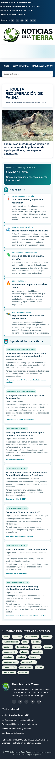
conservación (9, 667)
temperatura (9, 672)
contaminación (10, 652)
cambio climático (11, 642)
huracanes (34, 657)
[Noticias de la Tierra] (27, 35)
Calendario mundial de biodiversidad (20, 419)
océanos (17, 637)
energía (37, 647)
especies (23, 672)
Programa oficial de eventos (16, 573)
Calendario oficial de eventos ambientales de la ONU (26, 616)
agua (25, 642)
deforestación (22, 647)
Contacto (32, 724)
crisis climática (28, 662)
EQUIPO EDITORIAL (25, 3)
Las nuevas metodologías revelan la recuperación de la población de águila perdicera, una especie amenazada (26, 149)
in (22, 20)
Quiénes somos (9, 720)
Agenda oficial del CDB (15, 459)
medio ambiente (10, 662)
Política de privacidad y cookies (16, 728)
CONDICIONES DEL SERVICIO (13, 15)
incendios (47, 637)
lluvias (39, 667)
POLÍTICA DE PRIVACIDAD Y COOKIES (17, 11)
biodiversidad (31, 637)
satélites (21, 657)
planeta (24, 652)
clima (6, 637)
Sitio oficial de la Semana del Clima (19, 536)
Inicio (6, 66)
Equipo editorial (27, 720)
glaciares (7, 647)
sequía (48, 647)
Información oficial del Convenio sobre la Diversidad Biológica (26, 381)
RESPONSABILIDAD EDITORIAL (14, 7)
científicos (8, 657)
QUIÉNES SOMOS (7, 3)
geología (36, 642)
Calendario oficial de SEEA (16, 499)
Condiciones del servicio (13, 733)
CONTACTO (34, 7)
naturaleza (37, 652)
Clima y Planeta (21, 66)
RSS (33, 20)
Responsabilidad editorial (13, 724)
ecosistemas (25, 667)
